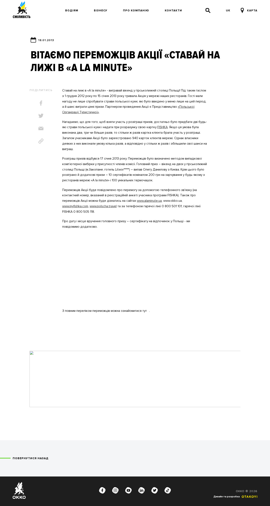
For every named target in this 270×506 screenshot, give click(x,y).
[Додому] (22, 10)
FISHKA (162, 127)
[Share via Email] (41, 128)
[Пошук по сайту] (208, 10)
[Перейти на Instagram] (115, 490)
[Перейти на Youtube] (128, 490)
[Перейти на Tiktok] (167, 490)
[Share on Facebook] (41, 103)
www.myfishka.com (75, 206)
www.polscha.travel (103, 206)
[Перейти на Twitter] (154, 490)
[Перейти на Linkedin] (141, 490)
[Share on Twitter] (41, 115)
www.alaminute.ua (149, 201)
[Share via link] (41, 141)
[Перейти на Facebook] (102, 490)
